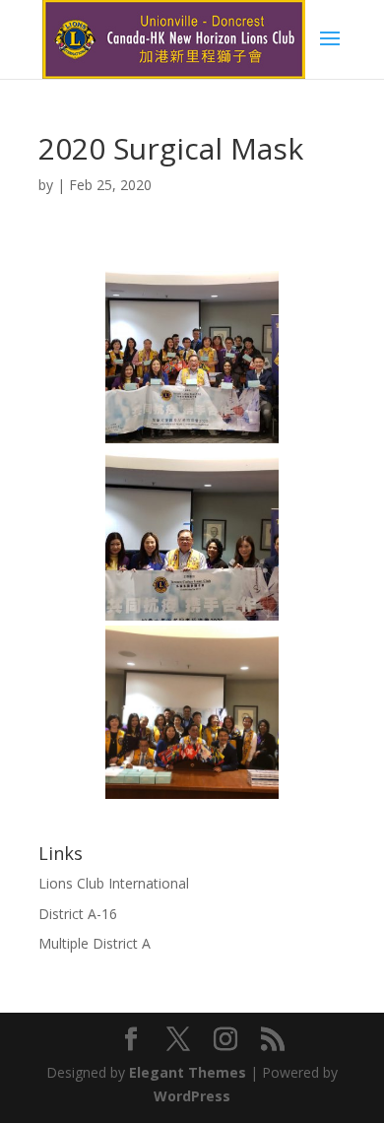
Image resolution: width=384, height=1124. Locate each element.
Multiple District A (94, 943)
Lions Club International (113, 883)
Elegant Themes (187, 1072)
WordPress (192, 1096)
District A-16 (77, 913)
